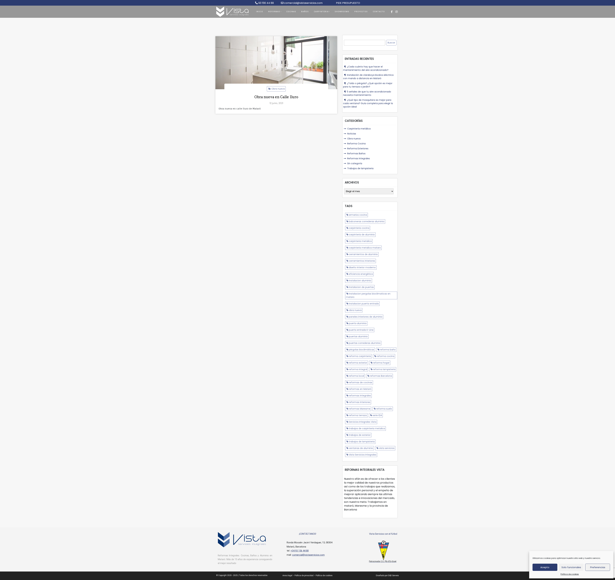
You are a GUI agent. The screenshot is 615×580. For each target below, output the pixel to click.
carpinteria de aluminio (362, 234)
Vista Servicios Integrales (362, 454)
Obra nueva (278, 88)
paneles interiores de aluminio (365, 316)
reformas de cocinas (360, 382)
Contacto (379, 12)
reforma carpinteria (360, 356)
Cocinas (291, 12)
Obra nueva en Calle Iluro (276, 97)
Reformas (274, 12)
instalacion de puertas (361, 287)
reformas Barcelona (381, 375)
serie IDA (377, 415)
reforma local (356, 375)
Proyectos (361, 12)
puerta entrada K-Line (361, 329)
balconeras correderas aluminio (366, 221)
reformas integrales (360, 395)
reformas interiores (359, 402)
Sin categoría (354, 163)
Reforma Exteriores (357, 148)
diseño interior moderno (362, 267)
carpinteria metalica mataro (365, 247)
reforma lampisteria (384, 369)
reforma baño (388, 349)
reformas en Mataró (360, 389)
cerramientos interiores (362, 260)
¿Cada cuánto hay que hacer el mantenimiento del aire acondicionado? (365, 68)
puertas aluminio (358, 336)
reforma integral (358, 369)
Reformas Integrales (358, 158)
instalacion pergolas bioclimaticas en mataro (368, 295)
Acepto (544, 567)
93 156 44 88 (266, 3)
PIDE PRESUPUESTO (348, 3)
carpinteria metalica (360, 241)
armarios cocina (358, 214)
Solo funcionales (571, 567)
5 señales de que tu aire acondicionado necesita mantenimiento (367, 93)
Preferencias (597, 567)
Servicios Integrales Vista (362, 421)
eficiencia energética (361, 274)
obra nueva (355, 310)
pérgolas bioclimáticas (361, 349)
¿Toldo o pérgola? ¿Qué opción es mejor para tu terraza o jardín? (367, 85)
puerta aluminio (358, 323)
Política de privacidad (304, 575)
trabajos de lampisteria (362, 441)
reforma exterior (358, 362)
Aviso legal (287, 575)
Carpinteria (321, 12)
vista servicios (386, 448)
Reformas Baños (356, 153)
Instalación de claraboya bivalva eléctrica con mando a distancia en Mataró (368, 76)
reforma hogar (381, 362)
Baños (305, 12)
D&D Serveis (393, 575)
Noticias (351, 133)
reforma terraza (358, 415)
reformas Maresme (359, 408)
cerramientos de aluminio (363, 254)
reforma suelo (384, 408)
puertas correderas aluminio (365, 343)
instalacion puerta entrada (364, 303)
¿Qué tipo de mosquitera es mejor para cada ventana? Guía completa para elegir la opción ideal (368, 103)
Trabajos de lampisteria (360, 168)
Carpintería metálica (359, 128)
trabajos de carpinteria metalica (367, 428)
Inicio (259, 12)
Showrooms (342, 12)
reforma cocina (385, 356)
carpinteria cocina (359, 228)
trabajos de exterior (360, 435)
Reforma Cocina (356, 143)
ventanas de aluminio (361, 448)
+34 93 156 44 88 (300, 550)
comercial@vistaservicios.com (303, 3)
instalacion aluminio (360, 280)
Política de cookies (570, 574)
